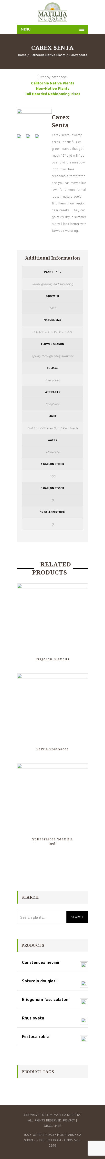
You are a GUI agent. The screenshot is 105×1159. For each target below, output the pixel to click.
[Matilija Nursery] (52, 12)
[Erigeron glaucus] (52, 619)
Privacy (69, 1120)
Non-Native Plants (52, 88)
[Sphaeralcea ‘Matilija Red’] (52, 799)
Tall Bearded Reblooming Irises (52, 94)
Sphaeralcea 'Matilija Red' (52, 841)
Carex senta (78, 55)
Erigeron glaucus (52, 659)
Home (22, 55)
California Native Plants (48, 55)
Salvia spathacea (52, 749)
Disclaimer (52, 1126)
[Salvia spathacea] (52, 709)
